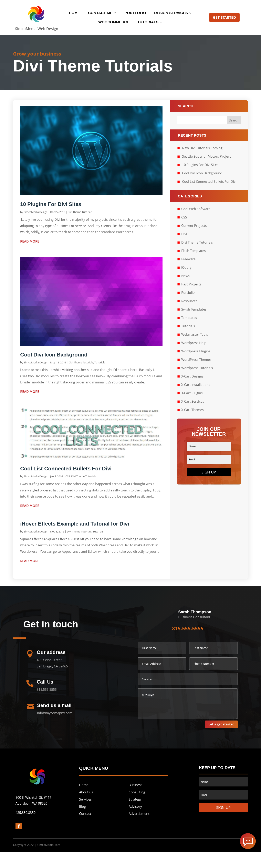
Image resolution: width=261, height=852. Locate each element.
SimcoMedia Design (36, 212)
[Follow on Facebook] (18, 826)
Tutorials (147, 22)
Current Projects (194, 225)
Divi (184, 234)
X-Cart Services (192, 401)
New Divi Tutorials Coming (202, 148)
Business (135, 785)
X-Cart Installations (195, 384)
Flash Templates (193, 250)
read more (29, 241)
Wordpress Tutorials (197, 368)
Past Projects (191, 284)
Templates (189, 317)
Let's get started (221, 724)
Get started (224, 17)
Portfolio (135, 13)
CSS (67, 476)
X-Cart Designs (192, 376)
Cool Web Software (195, 209)
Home (74, 13)
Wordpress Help (193, 343)
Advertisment (139, 813)
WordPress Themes (196, 359)
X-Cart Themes (192, 410)
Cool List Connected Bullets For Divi (66, 469)
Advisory (135, 806)
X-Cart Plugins (192, 393)
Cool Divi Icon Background (53, 355)
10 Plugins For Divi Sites (50, 204)
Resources (189, 301)
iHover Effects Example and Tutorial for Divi (74, 524)
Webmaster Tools (194, 334)
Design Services (171, 13)
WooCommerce (113, 22)
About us (86, 792)
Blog (82, 806)
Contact (85, 813)
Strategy (135, 799)
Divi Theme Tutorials (80, 212)
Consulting (137, 792)
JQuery (186, 267)
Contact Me (100, 13)
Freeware (188, 259)
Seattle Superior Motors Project (206, 156)
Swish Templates (194, 309)
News (185, 276)
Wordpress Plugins (195, 351)
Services (85, 799)
